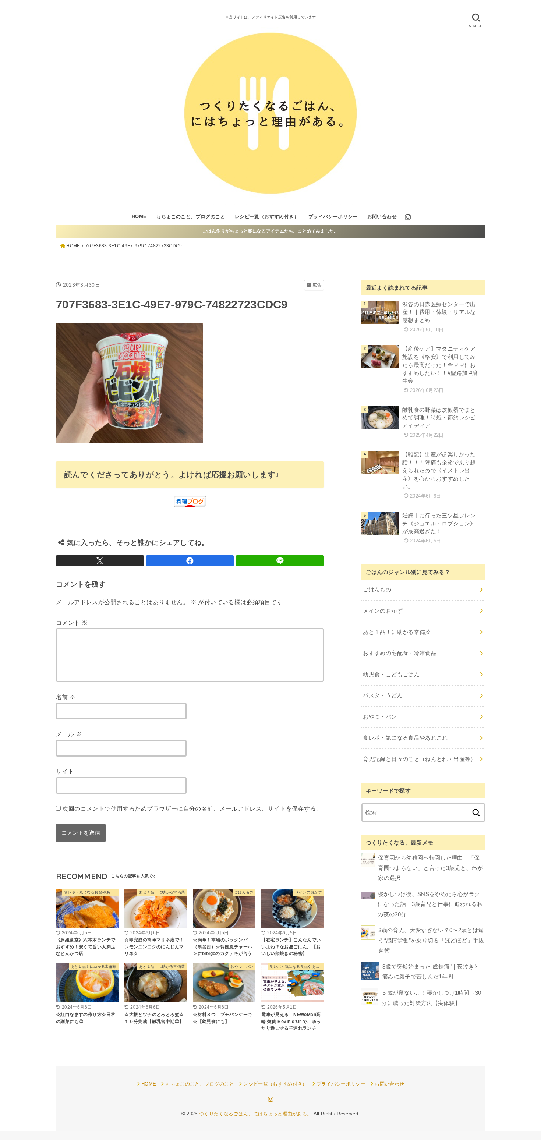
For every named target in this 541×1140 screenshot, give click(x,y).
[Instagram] (407, 217)
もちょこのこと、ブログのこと (190, 216)
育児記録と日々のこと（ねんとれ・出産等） (419, 759)
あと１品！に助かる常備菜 (397, 632)
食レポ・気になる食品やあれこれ (405, 738)
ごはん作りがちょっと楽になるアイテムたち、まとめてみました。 (271, 231)
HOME (139, 216)
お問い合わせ (382, 216)
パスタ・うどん (383, 695)
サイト (65, 771)
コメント (72, 622)
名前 (66, 697)
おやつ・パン (380, 717)
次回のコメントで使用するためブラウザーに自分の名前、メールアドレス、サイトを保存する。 (192, 808)
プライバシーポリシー (333, 216)
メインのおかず (383, 611)
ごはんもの (377, 589)
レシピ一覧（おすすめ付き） (267, 216)
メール (69, 734)
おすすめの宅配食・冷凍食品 (399, 653)
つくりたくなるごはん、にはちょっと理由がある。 (255, 1113)
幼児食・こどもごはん (391, 674)
